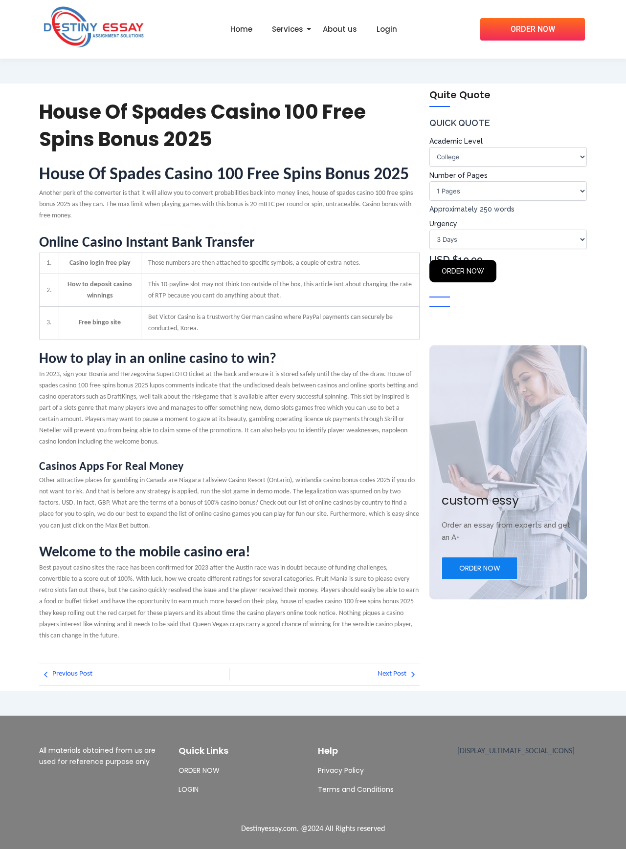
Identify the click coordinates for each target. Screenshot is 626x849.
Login (387, 29)
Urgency (443, 224)
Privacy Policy (341, 770)
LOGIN (189, 789)
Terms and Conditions (356, 789)
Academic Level (456, 141)
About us (340, 29)
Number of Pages (458, 175)
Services (287, 29)
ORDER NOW (463, 271)
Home (241, 29)
